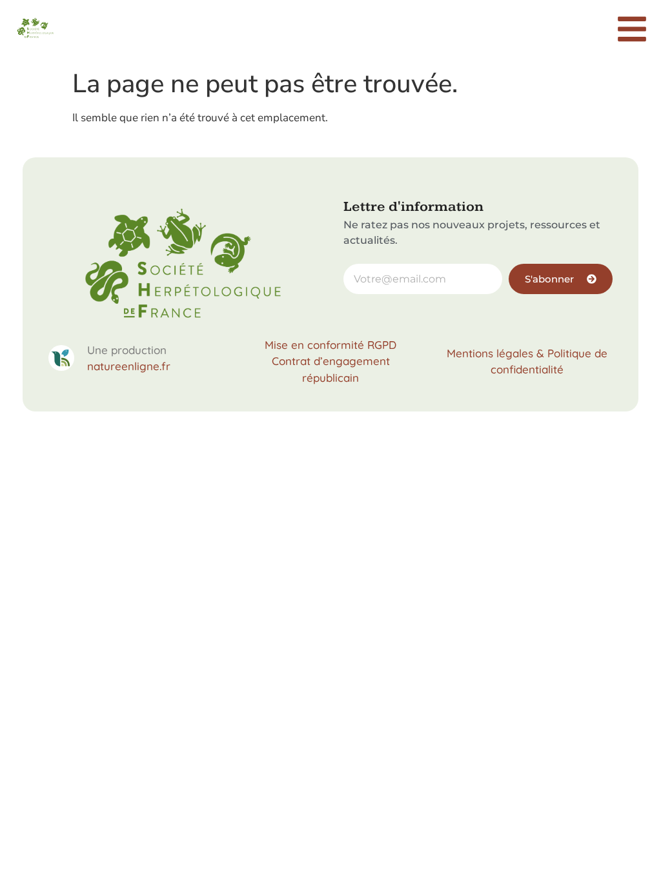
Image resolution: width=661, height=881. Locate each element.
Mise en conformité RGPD (330, 344)
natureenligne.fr (128, 366)
